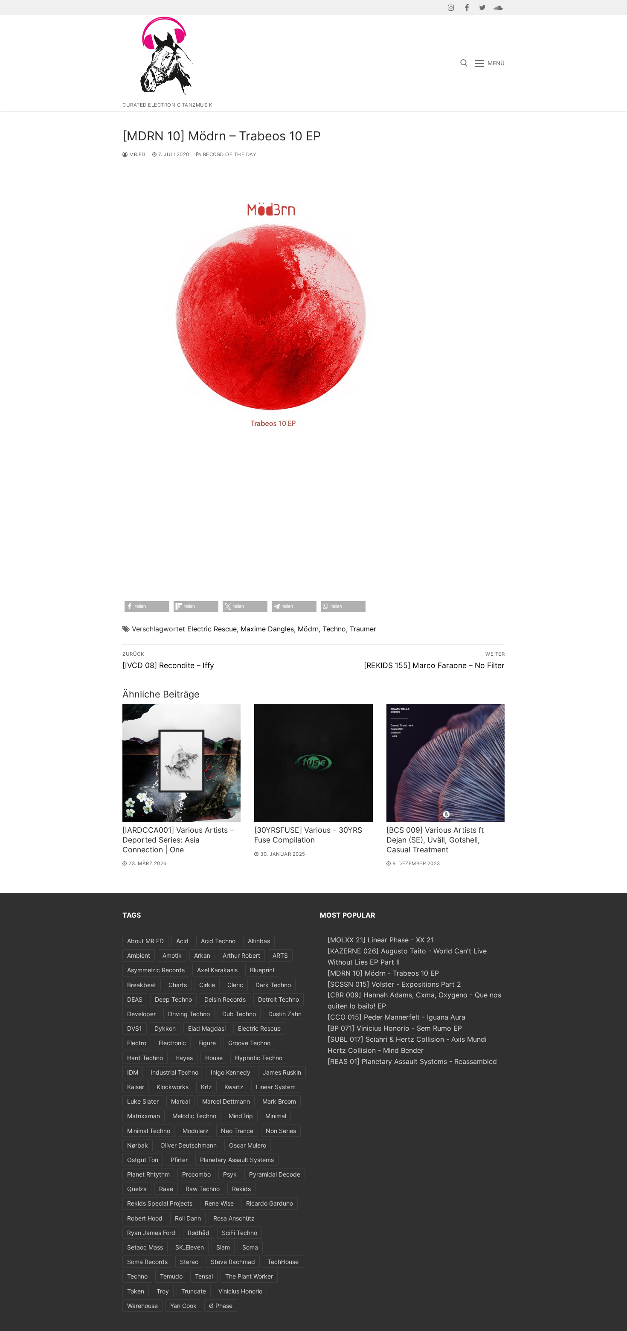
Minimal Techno (148, 1130)
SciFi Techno (239, 1232)
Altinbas (259, 940)
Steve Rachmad (233, 1261)
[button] (147, 606)
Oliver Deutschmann (188, 1145)
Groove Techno (249, 1042)
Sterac (189, 1261)
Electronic (172, 1042)
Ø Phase (220, 1305)
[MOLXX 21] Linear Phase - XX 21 (381, 940)
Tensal (204, 1276)
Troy (163, 1291)
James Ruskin (282, 1072)
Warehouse (142, 1305)
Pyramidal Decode (274, 1174)
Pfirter (179, 1159)
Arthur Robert (241, 955)
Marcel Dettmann (226, 1101)
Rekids (241, 1188)
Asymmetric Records (156, 970)
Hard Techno (145, 1057)
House (214, 1057)
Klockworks (173, 1086)
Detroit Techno (278, 999)
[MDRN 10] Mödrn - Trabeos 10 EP (383, 973)
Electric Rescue (212, 629)
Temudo (171, 1276)
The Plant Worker (249, 1276)
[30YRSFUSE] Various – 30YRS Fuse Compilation (308, 834)
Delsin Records (225, 999)
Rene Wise (219, 1203)
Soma (250, 1247)
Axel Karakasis (217, 970)
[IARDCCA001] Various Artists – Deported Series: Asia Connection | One (178, 839)
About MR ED (145, 940)
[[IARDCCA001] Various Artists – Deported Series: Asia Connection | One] (181, 763)
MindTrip (241, 1115)
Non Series (281, 1130)
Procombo (196, 1174)
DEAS (134, 999)
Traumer (363, 629)
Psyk (230, 1174)
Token (135, 1291)
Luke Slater (143, 1101)
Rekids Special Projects (159, 1203)
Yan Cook (183, 1305)
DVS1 (134, 1028)
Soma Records (147, 1261)
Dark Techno (273, 984)
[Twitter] (482, 7)
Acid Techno (218, 940)
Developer (141, 1013)
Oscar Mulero (247, 1145)
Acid (182, 940)
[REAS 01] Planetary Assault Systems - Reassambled (412, 1061)
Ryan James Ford (151, 1232)
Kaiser (135, 1086)
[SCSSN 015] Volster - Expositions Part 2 (394, 984)
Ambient (138, 955)
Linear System (276, 1086)
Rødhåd (198, 1232)
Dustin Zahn (285, 1013)
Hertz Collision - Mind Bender (376, 1050)
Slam (223, 1247)
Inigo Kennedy (230, 1072)
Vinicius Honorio (240, 1291)
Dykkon (165, 1028)
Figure (207, 1042)
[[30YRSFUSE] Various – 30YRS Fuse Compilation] (313, 763)
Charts (177, 984)
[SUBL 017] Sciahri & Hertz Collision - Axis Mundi (407, 1039)
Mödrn (308, 629)
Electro (136, 1042)
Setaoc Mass (145, 1247)
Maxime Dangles (267, 629)
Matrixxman (143, 1115)
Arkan (202, 955)
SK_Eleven (189, 1247)
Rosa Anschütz (234, 1218)
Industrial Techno (174, 1072)
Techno (334, 629)
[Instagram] (451, 7)
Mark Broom (279, 1101)
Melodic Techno (194, 1115)
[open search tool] (464, 63)
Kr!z (206, 1086)
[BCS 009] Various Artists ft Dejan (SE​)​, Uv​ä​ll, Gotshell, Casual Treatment (435, 839)
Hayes (184, 1057)
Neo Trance (237, 1130)
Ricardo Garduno (269, 1203)
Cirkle (207, 984)
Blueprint (262, 970)
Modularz (196, 1130)
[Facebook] (466, 7)
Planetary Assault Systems (237, 1159)
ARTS (280, 955)
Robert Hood (145, 1218)
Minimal (275, 1115)
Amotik (172, 955)
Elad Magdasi (207, 1028)
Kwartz (234, 1086)
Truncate (193, 1291)
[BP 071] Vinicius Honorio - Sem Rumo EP (395, 1028)
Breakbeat (141, 984)
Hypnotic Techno (258, 1057)
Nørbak (137, 1145)
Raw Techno (203, 1188)
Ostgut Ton (142, 1159)
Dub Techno (239, 1013)
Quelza (137, 1188)
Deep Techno (173, 999)
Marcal (180, 1101)
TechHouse (283, 1261)
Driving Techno (189, 1013)
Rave (166, 1188)
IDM (132, 1072)
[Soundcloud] (498, 7)
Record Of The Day (228, 154)
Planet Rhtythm (148, 1174)
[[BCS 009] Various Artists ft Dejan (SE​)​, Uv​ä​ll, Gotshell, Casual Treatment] (445, 763)
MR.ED (136, 154)
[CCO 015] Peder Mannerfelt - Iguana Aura (396, 1017)
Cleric (235, 984)
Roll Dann (188, 1218)
